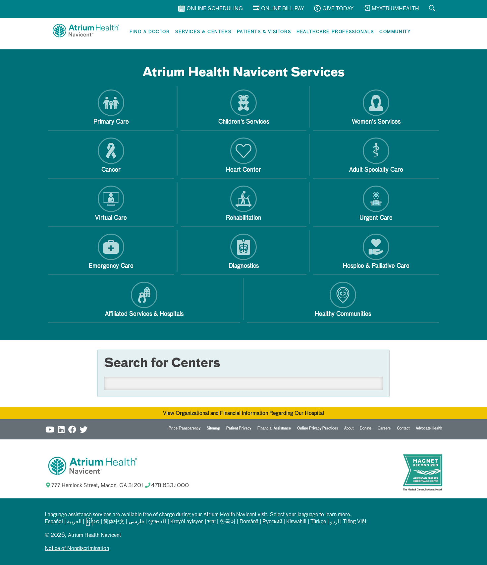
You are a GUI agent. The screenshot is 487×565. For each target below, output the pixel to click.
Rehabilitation (243, 218)
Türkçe (318, 522)
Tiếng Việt (354, 522)
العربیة (74, 522)
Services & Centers (203, 32)
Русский (272, 522)
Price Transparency (184, 428)
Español (54, 522)
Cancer (111, 170)
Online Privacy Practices (317, 428)
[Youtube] (50, 429)
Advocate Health (429, 428)
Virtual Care (111, 218)
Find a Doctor (150, 32)
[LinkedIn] (61, 429)
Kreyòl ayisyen (186, 522)
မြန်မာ (92, 522)
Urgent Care (376, 218)
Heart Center (243, 170)
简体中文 (114, 522)
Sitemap (213, 428)
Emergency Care (111, 266)
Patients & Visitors (264, 32)
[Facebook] (72, 429)
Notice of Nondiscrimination (77, 548)
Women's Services (376, 122)
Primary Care (111, 122)
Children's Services (243, 122)
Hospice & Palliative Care (376, 266)
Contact (403, 428)
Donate (365, 428)
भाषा (211, 522)
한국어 (228, 522)
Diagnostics (244, 266)
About (348, 428)
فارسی (136, 522)
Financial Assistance (274, 428)
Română (249, 522)
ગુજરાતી (157, 522)
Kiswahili (296, 522)
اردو (334, 522)
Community (394, 32)
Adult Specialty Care (376, 170)
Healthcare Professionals (335, 32)
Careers (384, 428)
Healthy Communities (343, 314)
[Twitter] (83, 429)
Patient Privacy (238, 428)
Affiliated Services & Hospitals (144, 314)
